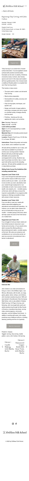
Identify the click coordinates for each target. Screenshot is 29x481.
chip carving (14, 334)
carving (9, 334)
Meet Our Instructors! (14, 326)
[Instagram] (13, 424)
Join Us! (14, 244)
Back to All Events (8, 11)
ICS (13, 34)
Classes (10, 332)
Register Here (14, 63)
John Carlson (14, 336)
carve (8, 336)
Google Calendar (6, 34)
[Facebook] (16, 424)
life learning (21, 336)
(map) (10, 31)
